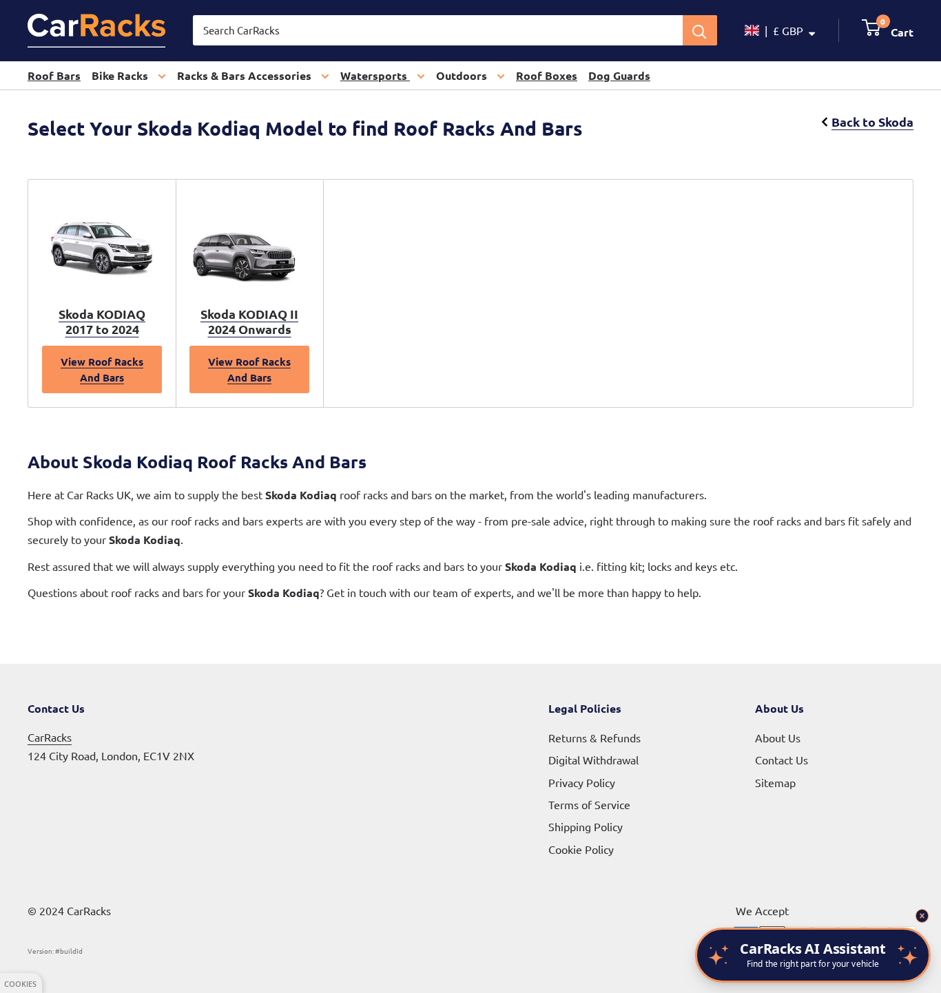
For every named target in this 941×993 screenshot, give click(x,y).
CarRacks (50, 737)
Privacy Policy (581, 782)
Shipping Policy (585, 826)
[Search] (700, 30)
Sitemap (775, 782)
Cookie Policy (581, 849)
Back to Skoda (872, 121)
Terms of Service (589, 804)
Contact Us (781, 759)
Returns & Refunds (594, 737)
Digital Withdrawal (593, 759)
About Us (777, 737)
